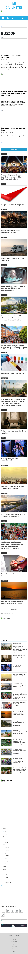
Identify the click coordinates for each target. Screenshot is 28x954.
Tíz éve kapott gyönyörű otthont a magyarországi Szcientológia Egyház (14, 347)
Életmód (4, 237)
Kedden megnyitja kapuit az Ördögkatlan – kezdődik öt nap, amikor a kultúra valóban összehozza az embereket (12, 545)
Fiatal (4, 866)
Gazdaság (4, 295)
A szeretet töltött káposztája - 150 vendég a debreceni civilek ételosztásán (19, 751)
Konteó (6, 880)
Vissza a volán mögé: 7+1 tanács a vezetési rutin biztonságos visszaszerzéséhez (13, 288)
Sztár (6, 872)
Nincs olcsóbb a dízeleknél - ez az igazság (13, 56)
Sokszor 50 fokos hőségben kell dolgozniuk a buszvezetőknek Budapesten (14, 93)
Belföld (4, 324)
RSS (14, 951)
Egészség (4, 352)
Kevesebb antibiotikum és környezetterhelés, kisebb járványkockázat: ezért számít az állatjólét (19, 770)
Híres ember (11, 59)
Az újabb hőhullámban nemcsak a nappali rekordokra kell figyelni (12, 603)
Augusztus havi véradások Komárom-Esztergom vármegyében (13, 575)
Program (7, 847)
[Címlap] (14, 3)
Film (6, 831)
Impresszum (14, 941)
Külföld (4, 154)
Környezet (4, 378)
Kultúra (4, 209)
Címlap (14, 939)
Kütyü (3, 437)
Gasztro (7, 855)
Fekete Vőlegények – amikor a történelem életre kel (11, 232)
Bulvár (3, 183)
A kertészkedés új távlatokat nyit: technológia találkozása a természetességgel (19, 742)
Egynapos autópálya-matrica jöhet (13, 129)
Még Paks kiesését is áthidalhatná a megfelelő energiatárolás (13, 515)
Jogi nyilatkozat (14, 944)
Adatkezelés (14, 946)
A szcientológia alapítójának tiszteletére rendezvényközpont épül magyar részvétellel (12, 177)
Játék (6, 858)
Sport (6, 853)
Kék (6, 874)
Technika (7, 839)
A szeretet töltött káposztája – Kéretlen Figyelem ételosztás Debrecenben (18, 760)
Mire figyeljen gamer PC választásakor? (9, 460)
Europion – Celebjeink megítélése (13, 205)
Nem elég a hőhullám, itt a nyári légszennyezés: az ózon (12, 488)
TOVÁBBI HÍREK (16, 149)
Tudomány (5, 836)
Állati (6, 863)
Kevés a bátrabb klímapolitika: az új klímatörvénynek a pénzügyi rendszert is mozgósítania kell (13, 318)
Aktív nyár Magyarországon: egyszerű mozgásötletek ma (20, 732)
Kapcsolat (14, 948)
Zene (6, 834)
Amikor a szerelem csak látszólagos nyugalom (13, 432)
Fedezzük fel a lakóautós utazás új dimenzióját (13, 259)
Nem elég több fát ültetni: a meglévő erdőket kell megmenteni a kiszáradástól (19, 723)
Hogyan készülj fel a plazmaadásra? (13, 373)
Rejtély (6, 877)
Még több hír (14, 609)
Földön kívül (8, 882)
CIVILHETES (14, 7)
